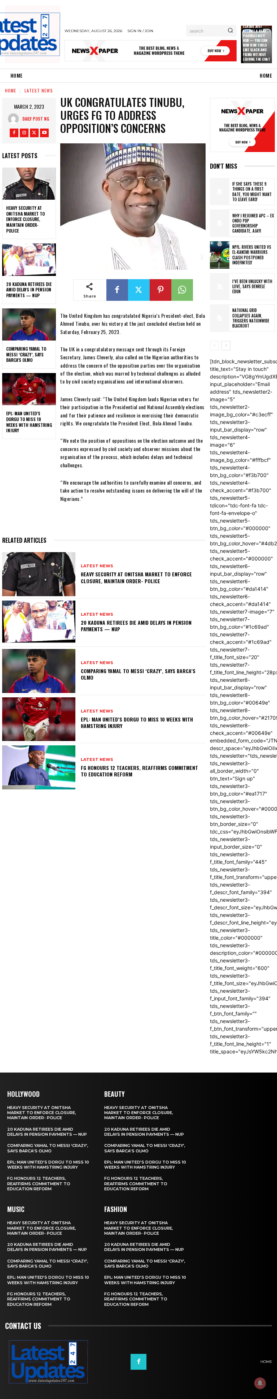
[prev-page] (214, 345)
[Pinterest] (160, 290)
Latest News (39, 90)
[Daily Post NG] (15, 118)
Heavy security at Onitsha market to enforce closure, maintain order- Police (25, 219)
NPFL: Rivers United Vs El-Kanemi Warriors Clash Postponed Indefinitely (251, 254)
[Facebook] (14, 133)
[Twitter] (34, 133)
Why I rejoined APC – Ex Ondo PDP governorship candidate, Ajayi (253, 223)
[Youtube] (44, 133)
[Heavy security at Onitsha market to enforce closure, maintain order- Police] (29, 184)
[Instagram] (24, 133)
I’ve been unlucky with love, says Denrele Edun (252, 286)
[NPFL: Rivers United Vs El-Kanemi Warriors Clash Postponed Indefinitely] (219, 255)
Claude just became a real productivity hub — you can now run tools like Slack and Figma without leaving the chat (256, 42)
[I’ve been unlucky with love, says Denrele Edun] (219, 286)
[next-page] (225, 345)
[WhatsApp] (182, 290)
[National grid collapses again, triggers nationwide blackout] (219, 318)
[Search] (230, 30)
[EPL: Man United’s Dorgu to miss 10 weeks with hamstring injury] (29, 389)
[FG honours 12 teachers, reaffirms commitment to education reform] (38, 767)
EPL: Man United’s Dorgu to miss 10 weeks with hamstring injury (29, 421)
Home (10, 90)
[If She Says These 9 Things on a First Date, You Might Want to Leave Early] (219, 191)
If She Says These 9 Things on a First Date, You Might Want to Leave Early (252, 191)
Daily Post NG (35, 119)
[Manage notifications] (260, 1383)
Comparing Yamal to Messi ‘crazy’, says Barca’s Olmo (26, 354)
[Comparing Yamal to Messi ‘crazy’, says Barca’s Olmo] (29, 324)
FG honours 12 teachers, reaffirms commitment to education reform (139, 771)
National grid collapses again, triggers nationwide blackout (250, 318)
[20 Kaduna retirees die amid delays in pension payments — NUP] (29, 259)
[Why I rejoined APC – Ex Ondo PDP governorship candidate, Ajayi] (219, 223)
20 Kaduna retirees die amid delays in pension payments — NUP (29, 289)
